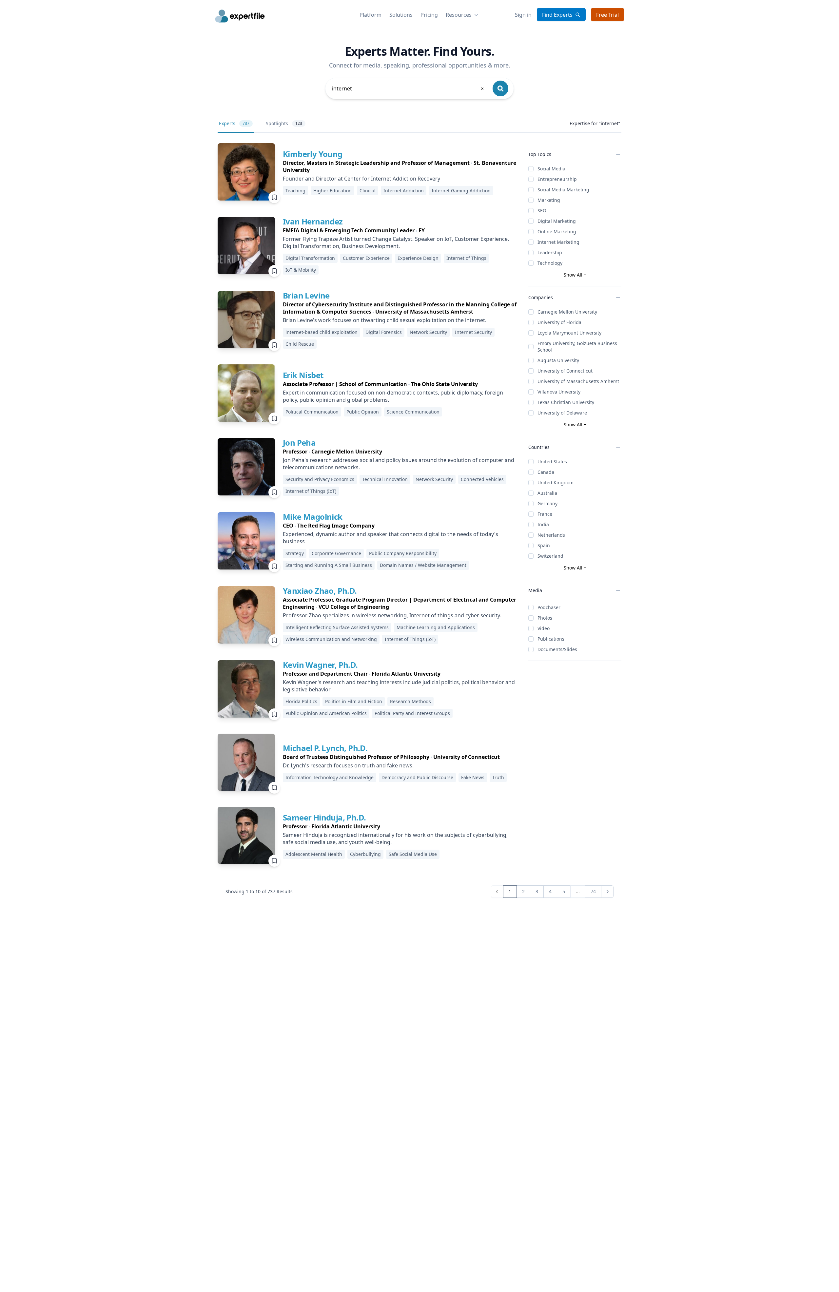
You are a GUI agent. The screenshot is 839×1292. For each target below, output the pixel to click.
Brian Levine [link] (306, 295)
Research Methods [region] (410, 701)
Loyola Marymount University (569, 333)
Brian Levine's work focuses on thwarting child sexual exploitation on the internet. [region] (384, 320)
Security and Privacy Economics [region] (319, 479)
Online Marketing (556, 231)
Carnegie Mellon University (567, 312)
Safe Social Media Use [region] (413, 854)
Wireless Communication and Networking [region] (331, 639)
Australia (547, 493)
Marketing (548, 200)
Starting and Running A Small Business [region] (328, 565)
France (544, 514)
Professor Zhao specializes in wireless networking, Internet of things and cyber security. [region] (392, 615)
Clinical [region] (368, 190)
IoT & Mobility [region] (300, 270)
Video (543, 628)
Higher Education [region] (332, 190)
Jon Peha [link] (299, 442)
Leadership (549, 252)
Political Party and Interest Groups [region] (412, 713)
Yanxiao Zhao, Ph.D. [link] (320, 590)
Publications (550, 639)
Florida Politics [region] (301, 701)
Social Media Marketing (563, 189)
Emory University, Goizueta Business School (577, 346)
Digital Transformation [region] (310, 258)
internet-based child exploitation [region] (321, 332)
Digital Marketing (556, 221)
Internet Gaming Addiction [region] (461, 190)
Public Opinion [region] (362, 412)
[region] (400, 166)
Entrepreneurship (557, 179)
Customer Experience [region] (366, 258)
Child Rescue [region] (299, 344)
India (543, 524)
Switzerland (550, 556)
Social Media (551, 168)
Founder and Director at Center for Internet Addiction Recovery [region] (361, 178)
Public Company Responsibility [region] (403, 553)
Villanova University (558, 392)
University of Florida (559, 322)
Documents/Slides (557, 649)
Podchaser (548, 607)
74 (593, 891)
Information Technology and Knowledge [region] (329, 777)
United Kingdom (555, 482)
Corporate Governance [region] (336, 553)
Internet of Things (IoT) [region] (310, 491)
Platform (370, 14)
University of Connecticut (565, 371)
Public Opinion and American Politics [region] (326, 713)
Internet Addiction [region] (403, 190)
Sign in (523, 14)
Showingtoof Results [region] (259, 891)
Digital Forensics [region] (383, 332)
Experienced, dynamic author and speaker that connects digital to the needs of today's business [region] (390, 537)
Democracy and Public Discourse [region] (417, 777)
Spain (543, 545)
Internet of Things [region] (466, 258)
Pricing (429, 14)
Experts (234, 123)
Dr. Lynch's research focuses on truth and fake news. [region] (348, 765)
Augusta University (558, 360)
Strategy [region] (294, 553)
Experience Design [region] (418, 258)
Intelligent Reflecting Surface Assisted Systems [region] (337, 627)
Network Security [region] (428, 332)
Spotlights (284, 123)
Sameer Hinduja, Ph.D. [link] (324, 817)
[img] (246, 172)
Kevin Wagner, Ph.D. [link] (320, 664)
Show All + (575, 275)
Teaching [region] (295, 190)
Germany (547, 503)
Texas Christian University (565, 402)
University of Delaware (562, 413)
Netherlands (551, 535)
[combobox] (408, 88)
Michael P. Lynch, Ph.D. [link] (325, 747)
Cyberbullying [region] (365, 854)
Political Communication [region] (312, 412)
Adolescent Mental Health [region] (313, 854)
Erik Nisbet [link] (303, 375)
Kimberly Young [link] (312, 153)
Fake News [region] (472, 777)
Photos (544, 618)
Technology (549, 263)
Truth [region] (498, 777)
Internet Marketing (558, 242)
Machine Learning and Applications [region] (436, 627)
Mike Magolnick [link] (312, 516)
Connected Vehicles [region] (482, 479)
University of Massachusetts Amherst (578, 381)
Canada (545, 472)
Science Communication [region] (413, 412)
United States (552, 461)
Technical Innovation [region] (385, 479)
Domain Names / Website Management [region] (423, 565)
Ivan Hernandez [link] (313, 221)
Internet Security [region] (473, 332)
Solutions (401, 14)
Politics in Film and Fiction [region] (353, 701)
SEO (541, 210)
